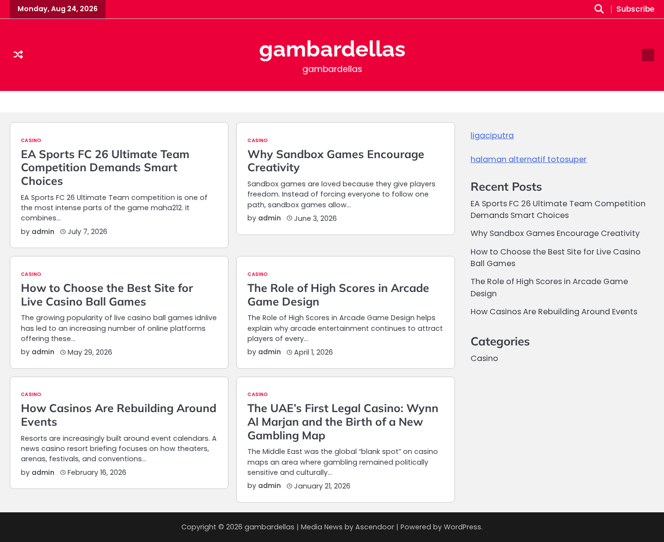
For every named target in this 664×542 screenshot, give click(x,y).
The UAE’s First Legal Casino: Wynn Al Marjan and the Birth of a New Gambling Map (342, 421)
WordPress (462, 527)
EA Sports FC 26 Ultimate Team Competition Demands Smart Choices (105, 167)
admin (43, 231)
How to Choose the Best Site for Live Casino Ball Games (107, 294)
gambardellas (332, 49)
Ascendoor (374, 527)
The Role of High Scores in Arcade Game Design (338, 294)
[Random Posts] (18, 55)
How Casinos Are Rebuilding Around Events (118, 415)
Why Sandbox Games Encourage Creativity (335, 161)
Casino (31, 140)
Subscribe (635, 9)
